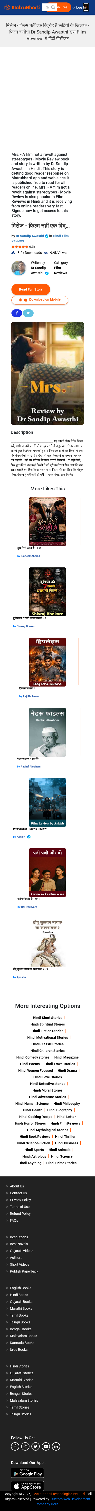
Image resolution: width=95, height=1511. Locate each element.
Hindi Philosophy (67, 1103)
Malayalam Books (23, 1336)
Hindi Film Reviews (65, 1123)
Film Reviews (60, 270)
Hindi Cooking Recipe (35, 1117)
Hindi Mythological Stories (47, 1130)
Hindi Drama (67, 1070)
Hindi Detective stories (47, 1084)
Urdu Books (19, 1350)
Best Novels (19, 1244)
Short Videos (19, 1264)
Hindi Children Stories (47, 1051)
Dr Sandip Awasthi (30, 236)
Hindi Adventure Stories (47, 1097)
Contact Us (18, 1193)
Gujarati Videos (21, 1251)
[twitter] (35, 1446)
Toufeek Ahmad (30, 556)
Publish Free (58, 7)
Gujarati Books (21, 1302)
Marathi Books (21, 1308)
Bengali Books (20, 1329)
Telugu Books (20, 1322)
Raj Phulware (31, 696)
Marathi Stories (21, 1380)
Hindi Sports (34, 1150)
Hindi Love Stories (47, 1077)
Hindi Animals (59, 1150)
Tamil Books (19, 1315)
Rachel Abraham (31, 766)
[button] (53, 7)
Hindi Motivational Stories (47, 1037)
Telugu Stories (20, 1414)
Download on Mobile (44, 299)
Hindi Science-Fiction (33, 1143)
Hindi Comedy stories (32, 1057)
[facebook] (15, 1446)
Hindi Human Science (32, 1103)
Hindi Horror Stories (30, 1123)
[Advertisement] (47, 97)
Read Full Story (31, 289)
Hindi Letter (66, 1117)
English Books (20, 1288)
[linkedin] (56, 1446)
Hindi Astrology (34, 1156)
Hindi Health (32, 1110)
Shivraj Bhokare (26, 626)
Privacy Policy (20, 1200)
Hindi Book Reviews (35, 1137)
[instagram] (25, 1446)
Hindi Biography (59, 1110)
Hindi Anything (30, 1163)
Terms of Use (19, 1207)
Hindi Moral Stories (48, 1090)
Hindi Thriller (65, 1137)
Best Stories (19, 1237)
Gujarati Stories (21, 1373)
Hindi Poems (30, 1064)
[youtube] (46, 1446)
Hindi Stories (19, 1366)
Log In (81, 7)
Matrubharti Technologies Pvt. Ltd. (60, 1494)
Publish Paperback (24, 1271)
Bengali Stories (21, 1394)
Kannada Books (22, 1343)
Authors (16, 1258)
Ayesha (21, 977)
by (19, 556)
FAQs (14, 1220)
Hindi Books (19, 1295)
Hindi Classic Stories (47, 1044)
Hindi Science (62, 1156)
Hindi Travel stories (60, 1064)
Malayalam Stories (24, 1400)
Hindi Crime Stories (61, 1163)
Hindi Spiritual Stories (47, 1024)
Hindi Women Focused (35, 1070)
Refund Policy (20, 1214)
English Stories (21, 1387)
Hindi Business (66, 1143)
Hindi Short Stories (47, 1018)
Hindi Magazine (66, 1057)
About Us (17, 1186)
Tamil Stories (19, 1407)
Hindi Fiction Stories (47, 1031)
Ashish (21, 836)
